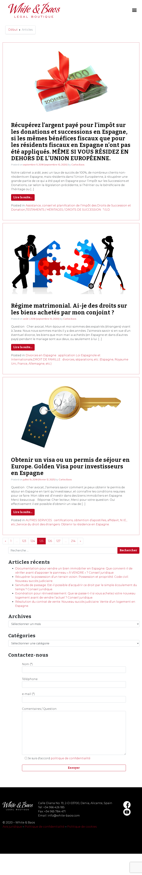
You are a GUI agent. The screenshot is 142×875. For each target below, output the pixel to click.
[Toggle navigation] (134, 10)
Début (13, 29)
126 (50, 541)
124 (32, 541)
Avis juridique (12, 826)
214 (73, 541)
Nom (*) (27, 664)
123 (24, 541)
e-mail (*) (28, 694)
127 (58, 541)
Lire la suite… (22, 197)
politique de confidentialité (70, 758)
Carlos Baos (77, 164)
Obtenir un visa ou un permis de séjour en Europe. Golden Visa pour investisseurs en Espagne (70, 467)
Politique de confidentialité (44, 826)
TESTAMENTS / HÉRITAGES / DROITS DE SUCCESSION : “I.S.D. (68, 209)
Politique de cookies (82, 826)
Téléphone (30, 679)
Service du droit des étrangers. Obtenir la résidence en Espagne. (63, 524)
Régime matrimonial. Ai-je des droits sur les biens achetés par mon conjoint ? (69, 309)
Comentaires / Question (39, 708)
